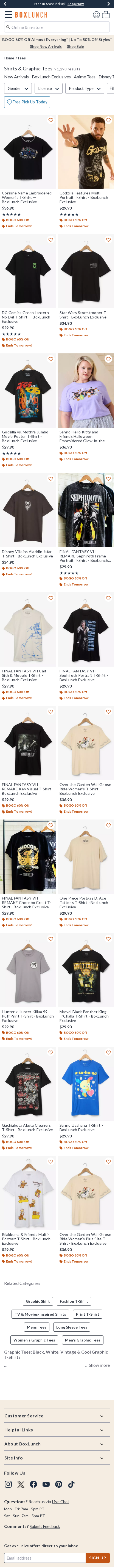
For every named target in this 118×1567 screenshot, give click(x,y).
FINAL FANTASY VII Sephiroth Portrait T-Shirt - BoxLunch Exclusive (84, 675)
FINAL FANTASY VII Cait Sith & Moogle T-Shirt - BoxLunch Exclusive (24, 675)
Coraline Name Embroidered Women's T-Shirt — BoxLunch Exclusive (27, 197)
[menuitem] (105, 14)
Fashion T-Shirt (74, 1301)
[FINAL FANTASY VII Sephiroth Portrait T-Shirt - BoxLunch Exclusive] (86, 629)
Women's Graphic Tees (34, 1340)
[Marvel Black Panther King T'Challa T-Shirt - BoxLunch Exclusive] (86, 970)
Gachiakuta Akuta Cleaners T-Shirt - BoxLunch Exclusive (27, 1127)
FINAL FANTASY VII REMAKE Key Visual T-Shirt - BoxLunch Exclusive (28, 789)
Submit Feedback (45, 1526)
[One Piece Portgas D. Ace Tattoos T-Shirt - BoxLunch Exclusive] (86, 857)
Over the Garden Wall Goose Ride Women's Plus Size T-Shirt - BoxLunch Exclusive (85, 1239)
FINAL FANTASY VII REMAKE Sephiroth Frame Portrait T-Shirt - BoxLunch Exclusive (84, 556)
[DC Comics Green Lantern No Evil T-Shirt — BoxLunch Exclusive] (28, 271)
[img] (8, 1484)
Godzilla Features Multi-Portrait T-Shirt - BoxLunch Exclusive (84, 197)
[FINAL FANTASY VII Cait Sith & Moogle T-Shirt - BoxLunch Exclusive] (28, 629)
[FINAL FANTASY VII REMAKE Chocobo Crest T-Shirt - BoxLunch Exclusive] (28, 857)
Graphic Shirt (38, 1301)
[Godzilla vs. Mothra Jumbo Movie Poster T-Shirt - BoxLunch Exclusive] (28, 390)
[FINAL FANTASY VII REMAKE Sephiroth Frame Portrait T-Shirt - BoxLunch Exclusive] (86, 510)
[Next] (108, 4)
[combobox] (57, 26)
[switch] (27, 102)
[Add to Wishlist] (51, 120)
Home (9, 58)
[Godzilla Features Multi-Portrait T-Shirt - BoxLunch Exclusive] (86, 152)
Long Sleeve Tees (71, 1327)
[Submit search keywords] (8, 26)
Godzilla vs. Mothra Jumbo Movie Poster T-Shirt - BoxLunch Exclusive (25, 436)
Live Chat (60, 1501)
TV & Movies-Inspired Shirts (40, 1314)
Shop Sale (75, 46)
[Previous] (5, 4)
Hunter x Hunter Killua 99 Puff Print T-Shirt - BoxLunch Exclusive (28, 1016)
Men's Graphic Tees (82, 1340)
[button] (7, 14)
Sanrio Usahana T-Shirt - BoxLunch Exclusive (81, 1127)
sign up (97, 1557)
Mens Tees (36, 1327)
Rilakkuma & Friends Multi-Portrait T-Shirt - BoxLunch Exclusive (26, 1239)
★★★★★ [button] (11, 214)
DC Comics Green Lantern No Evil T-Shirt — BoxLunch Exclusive (26, 317)
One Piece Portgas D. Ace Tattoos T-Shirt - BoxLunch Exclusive (84, 902)
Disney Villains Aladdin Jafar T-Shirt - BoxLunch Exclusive (27, 553)
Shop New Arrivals (46, 46)
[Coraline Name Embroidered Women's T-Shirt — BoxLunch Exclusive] (28, 152)
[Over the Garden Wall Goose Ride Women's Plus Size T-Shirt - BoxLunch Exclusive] (86, 1193)
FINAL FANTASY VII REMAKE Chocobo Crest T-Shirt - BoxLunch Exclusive (26, 902)
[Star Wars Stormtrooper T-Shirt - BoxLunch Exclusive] (86, 271)
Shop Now (76, 4)
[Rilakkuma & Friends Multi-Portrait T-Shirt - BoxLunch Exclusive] (28, 1193)
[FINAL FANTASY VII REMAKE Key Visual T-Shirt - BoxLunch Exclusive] (28, 743)
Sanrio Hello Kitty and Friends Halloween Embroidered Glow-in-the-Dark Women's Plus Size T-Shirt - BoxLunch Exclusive (83, 436)
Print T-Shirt (87, 1314)
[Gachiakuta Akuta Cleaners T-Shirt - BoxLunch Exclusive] (28, 1084)
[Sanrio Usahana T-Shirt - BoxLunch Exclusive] (86, 1084)
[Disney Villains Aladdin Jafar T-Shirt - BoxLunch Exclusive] (28, 510)
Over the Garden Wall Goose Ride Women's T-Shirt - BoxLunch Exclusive (85, 789)
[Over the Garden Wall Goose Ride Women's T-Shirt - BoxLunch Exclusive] (86, 743)
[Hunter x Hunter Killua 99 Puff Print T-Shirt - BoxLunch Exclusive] (28, 970)
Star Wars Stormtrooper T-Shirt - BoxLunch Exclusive (84, 314)
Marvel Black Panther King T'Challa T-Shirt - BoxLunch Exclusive (84, 1016)
